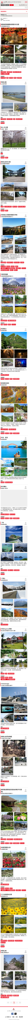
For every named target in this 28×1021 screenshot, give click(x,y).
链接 (13, 1017)
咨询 (17, 1017)
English (7, 5)
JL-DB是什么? (8, 1017)
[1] (26, 7)
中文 (11, 5)
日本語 (3, 5)
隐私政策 (21, 1017)
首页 (1, 18)
